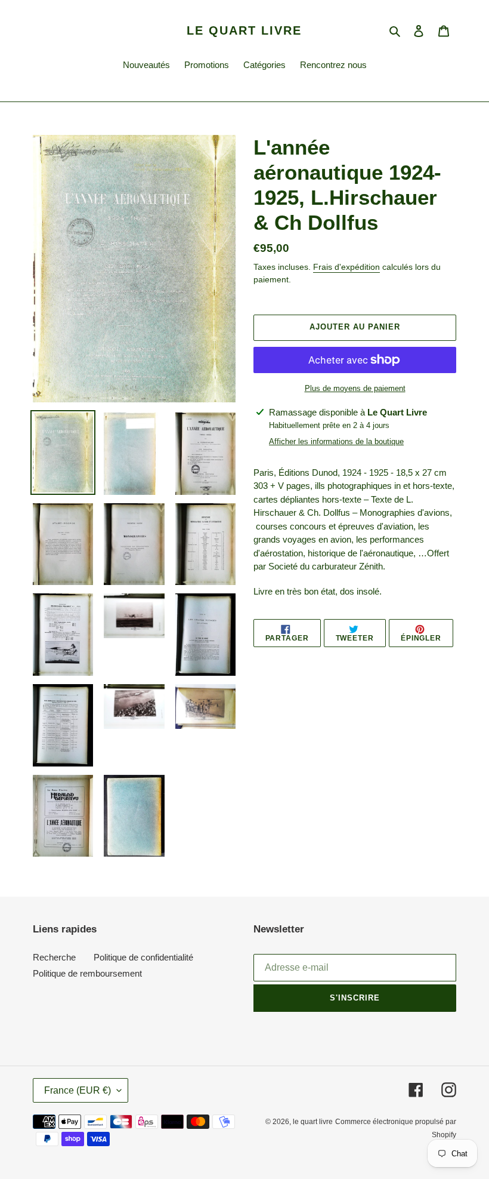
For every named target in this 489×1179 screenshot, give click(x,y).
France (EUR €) (77, 1090)
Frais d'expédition (346, 267)
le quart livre (244, 30)
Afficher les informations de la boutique (336, 441)
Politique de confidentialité (143, 957)
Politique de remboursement (87, 973)
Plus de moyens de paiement (355, 388)
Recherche (54, 957)
